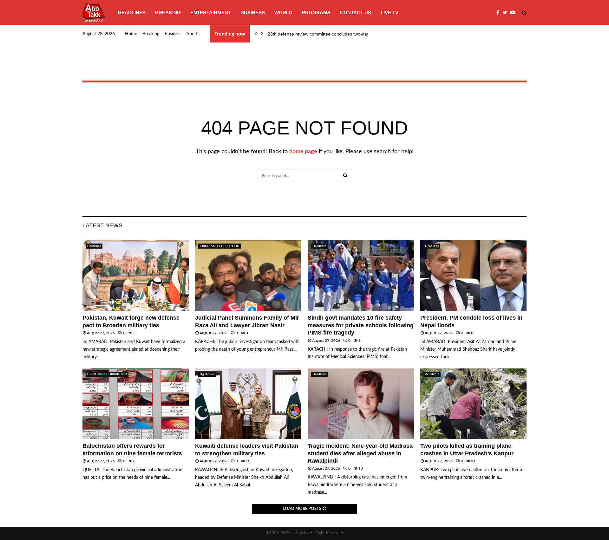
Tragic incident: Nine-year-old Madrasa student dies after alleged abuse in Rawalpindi (360, 453)
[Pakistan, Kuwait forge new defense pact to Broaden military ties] (135, 275)
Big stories (207, 374)
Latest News (102, 225)
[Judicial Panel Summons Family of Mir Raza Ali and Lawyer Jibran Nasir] (248, 275)
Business (252, 12)
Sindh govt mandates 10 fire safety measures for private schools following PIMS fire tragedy (361, 325)
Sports (193, 34)
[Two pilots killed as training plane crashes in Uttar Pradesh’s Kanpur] (473, 403)
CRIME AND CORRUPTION (219, 246)
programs (316, 12)
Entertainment (210, 12)
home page (303, 151)
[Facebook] (499, 12)
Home (131, 34)
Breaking (168, 12)
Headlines (132, 12)
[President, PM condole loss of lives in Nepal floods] (473, 275)
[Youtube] (514, 12)
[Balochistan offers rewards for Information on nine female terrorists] (135, 403)
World (283, 12)
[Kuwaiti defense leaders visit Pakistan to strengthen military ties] (248, 403)
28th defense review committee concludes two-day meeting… (329, 33)
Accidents (432, 374)
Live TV (389, 12)
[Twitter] (506, 12)
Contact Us (355, 12)
